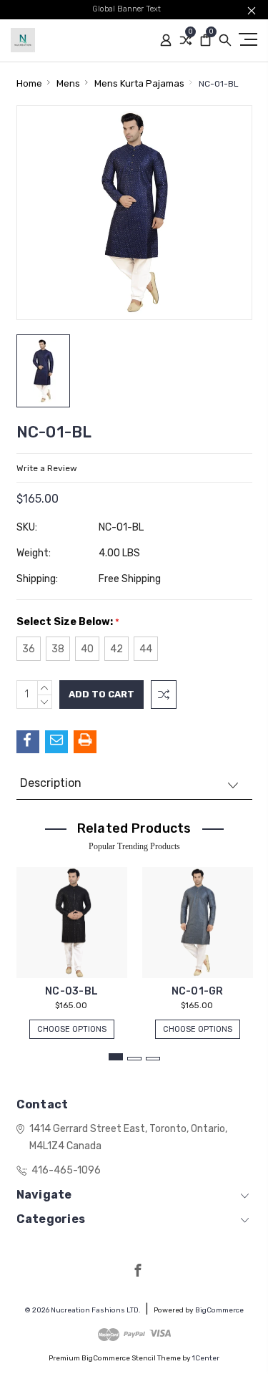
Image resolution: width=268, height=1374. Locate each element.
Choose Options (71, 1029)
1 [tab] (116, 1056)
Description (50, 783)
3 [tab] (153, 1058)
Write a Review (46, 468)
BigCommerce (219, 1310)
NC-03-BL (71, 991)
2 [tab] (134, 1058)
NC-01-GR (198, 991)
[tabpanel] (71, 946)
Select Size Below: (67, 622)
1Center (205, 1358)
